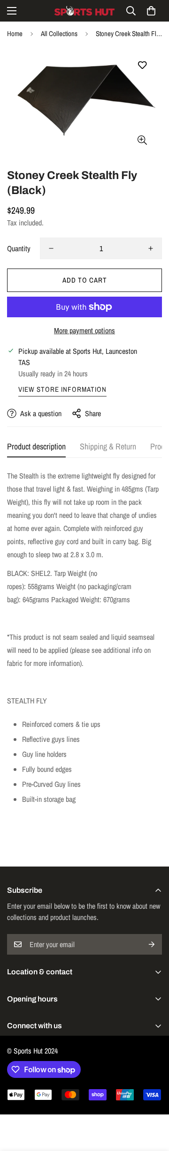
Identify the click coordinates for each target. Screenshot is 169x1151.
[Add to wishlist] (142, 65)
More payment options (84, 330)
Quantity (19, 248)
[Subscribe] (151, 944)
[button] (151, 11)
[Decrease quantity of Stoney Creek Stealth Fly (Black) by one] (51, 248)
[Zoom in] (142, 139)
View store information (62, 389)
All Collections (59, 33)
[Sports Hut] (84, 11)
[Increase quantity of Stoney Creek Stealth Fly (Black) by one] (150, 248)
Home (15, 33)
